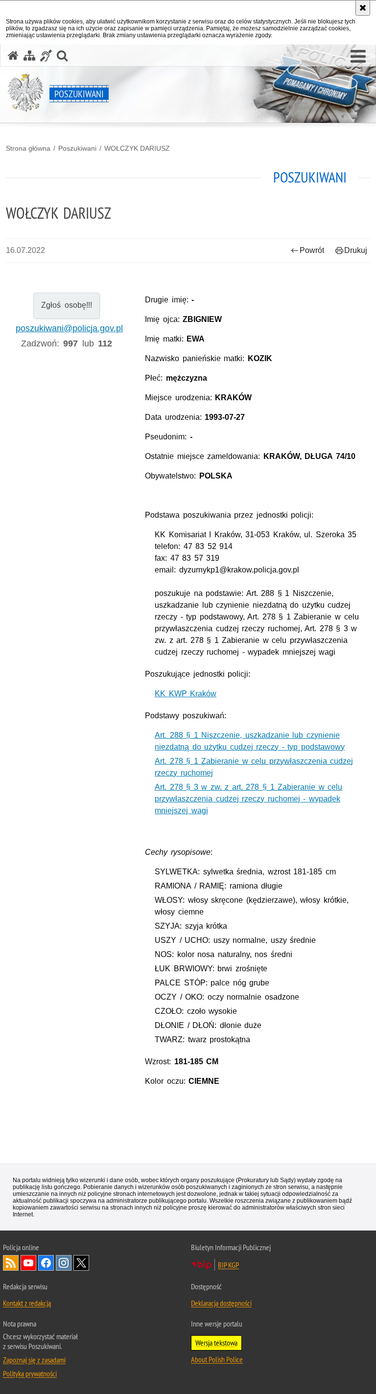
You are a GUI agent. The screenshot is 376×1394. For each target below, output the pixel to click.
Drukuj (355, 250)
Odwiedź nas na (28, 1263)
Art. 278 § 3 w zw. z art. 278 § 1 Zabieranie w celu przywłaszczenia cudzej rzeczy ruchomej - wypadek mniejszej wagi (248, 799)
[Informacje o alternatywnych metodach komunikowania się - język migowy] (46, 55)
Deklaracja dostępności (221, 1303)
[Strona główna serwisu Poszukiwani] (13, 55)
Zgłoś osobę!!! (66, 305)
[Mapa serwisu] (29, 55)
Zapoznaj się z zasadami (34, 1360)
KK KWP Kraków (185, 693)
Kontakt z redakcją (27, 1303)
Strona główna (28, 148)
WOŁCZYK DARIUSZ (137, 148)
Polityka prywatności (30, 1373)
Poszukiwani (77, 148)
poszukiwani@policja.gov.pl (69, 328)
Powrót (312, 250)
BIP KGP (228, 1265)
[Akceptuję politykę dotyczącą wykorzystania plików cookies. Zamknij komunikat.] (362, 8)
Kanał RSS (11, 1263)
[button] (358, 56)
